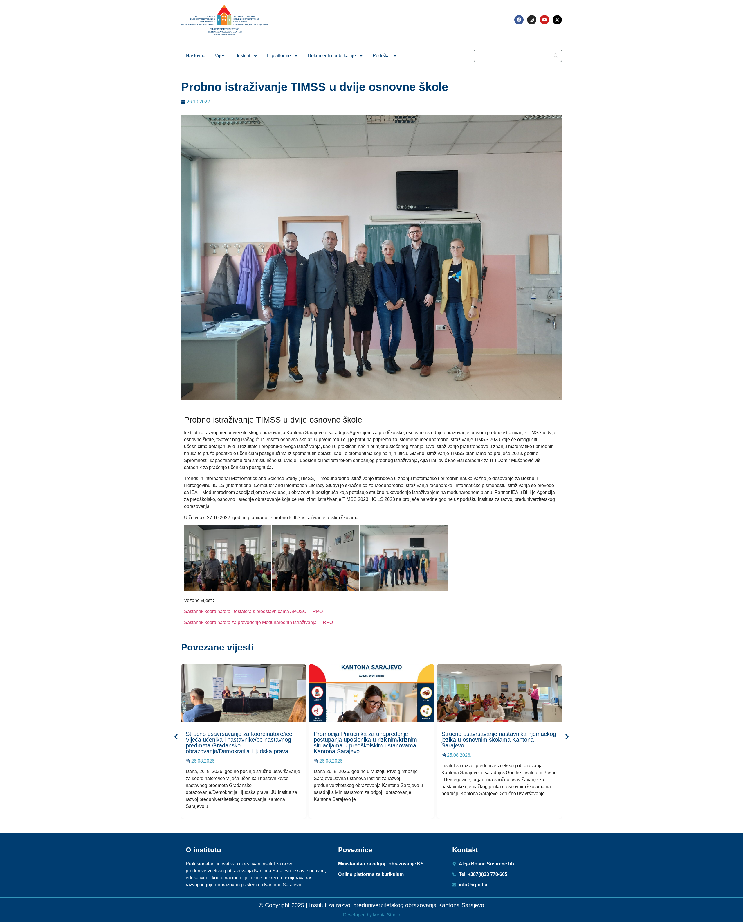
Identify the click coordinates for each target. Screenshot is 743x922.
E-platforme (279, 55)
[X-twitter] (557, 19)
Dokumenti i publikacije (332, 55)
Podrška (381, 55)
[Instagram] (531, 19)
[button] (176, 737)
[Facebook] (519, 19)
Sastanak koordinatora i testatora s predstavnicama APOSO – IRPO (253, 611)
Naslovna (195, 55)
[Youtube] (544, 19)
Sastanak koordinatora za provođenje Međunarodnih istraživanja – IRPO (258, 622)
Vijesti (221, 55)
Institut (243, 55)
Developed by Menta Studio (371, 914)
